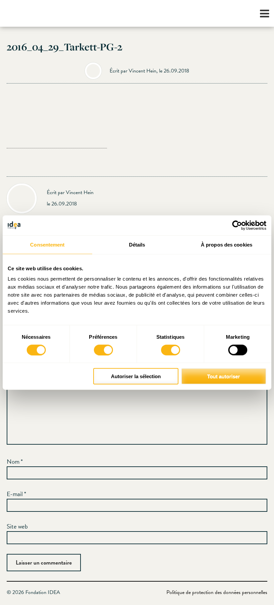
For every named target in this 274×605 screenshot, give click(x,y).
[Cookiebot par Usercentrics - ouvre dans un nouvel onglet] (237, 225)
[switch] (103, 349)
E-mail (16, 494)
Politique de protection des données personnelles (216, 592)
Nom (15, 461)
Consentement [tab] (47, 244)
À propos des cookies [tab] (226, 244)
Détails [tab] (137, 244)
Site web (17, 526)
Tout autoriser (223, 376)
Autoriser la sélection (136, 376)
